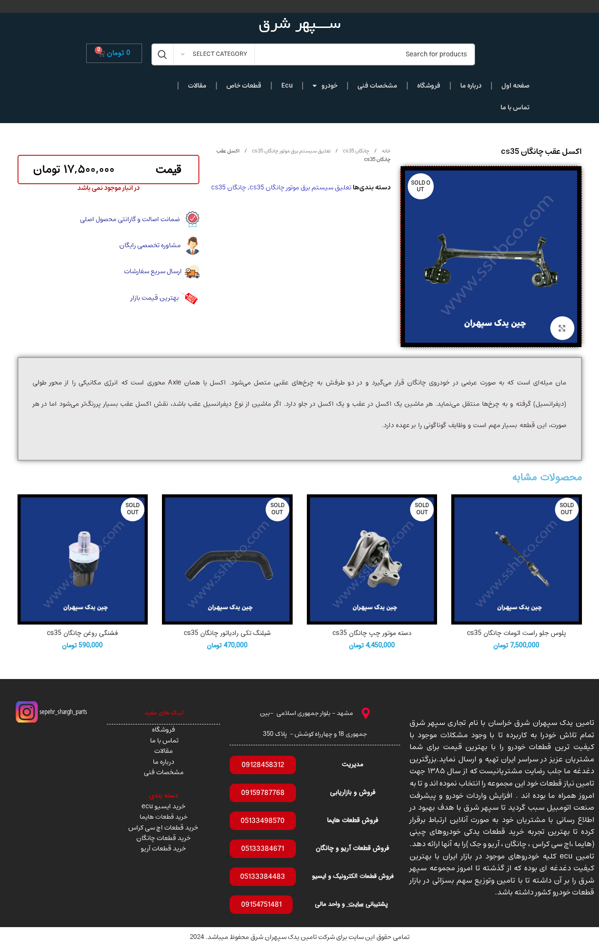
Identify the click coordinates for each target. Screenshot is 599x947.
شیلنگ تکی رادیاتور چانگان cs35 (227, 633)
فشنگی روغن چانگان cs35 (82, 633)
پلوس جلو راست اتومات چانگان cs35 (516, 633)
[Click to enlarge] (562, 328)
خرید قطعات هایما (164, 816)
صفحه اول (515, 85)
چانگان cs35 (355, 150)
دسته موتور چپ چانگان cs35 (371, 633)
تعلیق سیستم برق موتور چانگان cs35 (291, 150)
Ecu (287, 85)
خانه (386, 150)
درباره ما (471, 85)
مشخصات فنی (377, 85)
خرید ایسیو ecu (164, 806)
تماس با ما (515, 107)
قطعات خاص (243, 85)
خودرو (330, 85)
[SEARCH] (162, 54)
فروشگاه (428, 85)
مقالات (197, 85)
